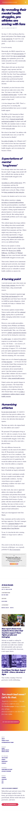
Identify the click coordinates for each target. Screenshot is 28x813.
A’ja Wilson (11, 253)
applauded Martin (13, 524)
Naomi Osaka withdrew (9, 285)
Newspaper (4, 761)
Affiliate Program (6, 771)
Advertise (4, 779)
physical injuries (19, 54)
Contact (4, 777)
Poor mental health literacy (15, 237)
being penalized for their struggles (14, 192)
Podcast (4, 763)
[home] (11, 2)
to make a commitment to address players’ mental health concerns (13, 394)
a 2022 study (7, 339)
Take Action (4, 757)
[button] (24, 2)
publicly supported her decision (17, 333)
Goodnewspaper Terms (7, 742)
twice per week (10, 128)
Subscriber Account (7, 769)
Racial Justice (5, 751)
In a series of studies (7, 141)
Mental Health (5, 750)
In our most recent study (9, 412)
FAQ (2, 781)
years (13, 172)
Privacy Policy (5, 740)
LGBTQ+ (3, 748)
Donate (3, 759)
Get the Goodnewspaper (10, 804)
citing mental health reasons (16, 378)
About (3, 738)
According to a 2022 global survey (12, 183)
